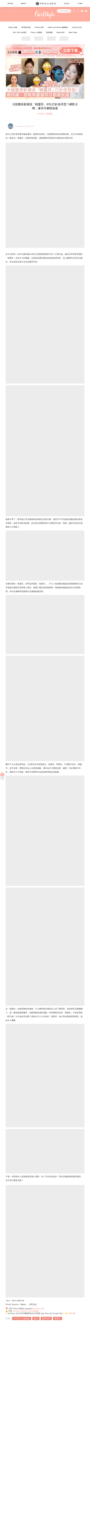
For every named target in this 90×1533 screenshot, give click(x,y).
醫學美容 (46, 1318)
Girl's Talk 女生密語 (19, 32)
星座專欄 (49, 32)
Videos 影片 (60, 32)
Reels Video (73, 32)
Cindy (20, 126)
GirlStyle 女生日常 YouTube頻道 (26, 1311)
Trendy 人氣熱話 (36, 32)
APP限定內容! (26, 27)
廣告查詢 (66, 3)
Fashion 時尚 (39, 27)
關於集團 (10, 3)
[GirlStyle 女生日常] (45, 15)
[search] (74, 11)
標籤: (8, 1318)
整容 (36, 1318)
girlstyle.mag (38, 1308)
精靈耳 (57, 1318)
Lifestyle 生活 (77, 27)
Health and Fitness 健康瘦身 (58, 27)
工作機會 (80, 3)
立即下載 (71, 1313)
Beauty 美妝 (13, 27)
